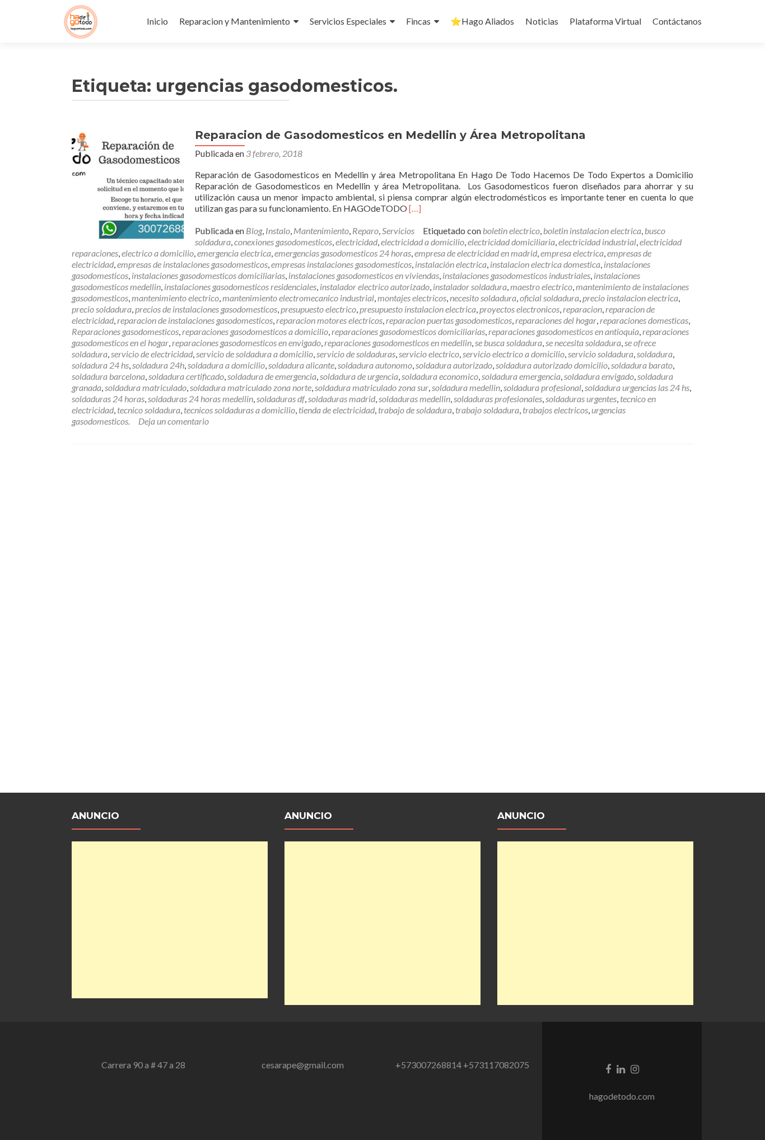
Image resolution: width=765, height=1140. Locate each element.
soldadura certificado (186, 376)
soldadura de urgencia (359, 376)
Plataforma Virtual (605, 21)
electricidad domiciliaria (511, 241)
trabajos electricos (555, 409)
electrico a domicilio (158, 253)
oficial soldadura (549, 297)
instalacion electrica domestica (545, 264)
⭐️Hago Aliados (482, 21)
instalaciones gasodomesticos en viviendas (363, 275)
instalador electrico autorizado (375, 286)
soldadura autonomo (375, 365)
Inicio (157, 21)
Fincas (418, 21)
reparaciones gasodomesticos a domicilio (255, 331)
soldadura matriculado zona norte (250, 387)
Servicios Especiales (348, 21)
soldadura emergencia (521, 376)
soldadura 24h (158, 365)
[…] (415, 208)
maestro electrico (541, 286)
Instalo (277, 230)
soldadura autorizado (454, 365)
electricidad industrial (597, 241)
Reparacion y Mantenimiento (234, 21)
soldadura (655, 353)
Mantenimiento (321, 230)
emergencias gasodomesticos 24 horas (342, 253)
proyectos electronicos (519, 309)
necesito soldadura (483, 297)
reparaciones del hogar (555, 320)
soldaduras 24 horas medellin (200, 398)
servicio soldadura (600, 353)
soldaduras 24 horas (108, 398)
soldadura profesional (542, 387)
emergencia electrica (234, 253)
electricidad (356, 241)
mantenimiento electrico (175, 297)
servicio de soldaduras (355, 353)
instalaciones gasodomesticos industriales (516, 275)
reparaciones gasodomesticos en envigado (246, 342)
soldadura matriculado (145, 387)
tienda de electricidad (336, 409)
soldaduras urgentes (581, 398)
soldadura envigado (599, 376)
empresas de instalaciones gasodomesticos (192, 264)
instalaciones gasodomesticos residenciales (240, 286)
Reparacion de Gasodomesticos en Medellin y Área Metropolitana (390, 135)
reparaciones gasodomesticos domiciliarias (408, 331)
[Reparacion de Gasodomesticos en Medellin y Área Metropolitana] (128, 183)
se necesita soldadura (583, 342)
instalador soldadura (470, 286)
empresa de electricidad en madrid (475, 253)
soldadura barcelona (108, 376)
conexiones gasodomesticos (283, 241)
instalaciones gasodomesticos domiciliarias (208, 275)
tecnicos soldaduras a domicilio (239, 409)
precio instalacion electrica (630, 297)
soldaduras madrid (341, 398)
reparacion (582, 309)
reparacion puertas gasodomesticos (449, 320)
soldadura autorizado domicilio (552, 365)
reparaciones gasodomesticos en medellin (398, 342)
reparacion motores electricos (329, 320)
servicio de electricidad (152, 353)
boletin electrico (511, 230)
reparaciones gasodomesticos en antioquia (563, 331)
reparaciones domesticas (644, 320)
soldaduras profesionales (498, 398)
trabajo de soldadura (415, 409)
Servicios (398, 230)
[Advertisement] (170, 919)
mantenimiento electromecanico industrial (298, 297)
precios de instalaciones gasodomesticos (206, 309)
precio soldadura (102, 309)
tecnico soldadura (148, 409)
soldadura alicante (301, 365)
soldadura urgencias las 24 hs (637, 387)
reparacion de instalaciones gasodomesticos (195, 320)
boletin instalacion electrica (592, 230)
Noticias (541, 21)
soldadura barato (642, 365)
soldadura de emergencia (271, 376)
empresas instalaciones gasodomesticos (341, 264)
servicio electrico (429, 353)
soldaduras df (280, 398)
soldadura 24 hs (100, 365)
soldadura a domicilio (226, 365)
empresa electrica (572, 253)
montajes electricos (411, 297)
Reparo (365, 230)
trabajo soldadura (487, 409)
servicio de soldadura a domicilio (254, 353)
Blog (254, 230)
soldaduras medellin (414, 398)
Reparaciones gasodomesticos (125, 331)
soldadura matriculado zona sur (371, 387)
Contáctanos (677, 21)
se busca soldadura (508, 342)
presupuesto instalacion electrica (418, 309)
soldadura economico (440, 376)
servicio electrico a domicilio (514, 353)
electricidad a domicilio (422, 241)
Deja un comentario (173, 421)
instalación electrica (451, 264)
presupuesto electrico (318, 309)
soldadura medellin (466, 387)
